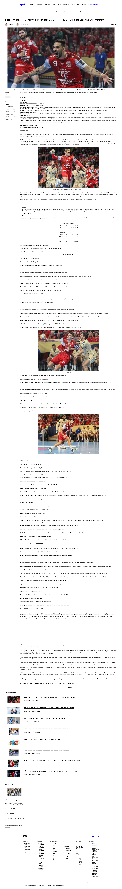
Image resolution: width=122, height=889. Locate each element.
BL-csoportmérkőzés (9, 114)
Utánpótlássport (81, 11)
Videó (80, 864)
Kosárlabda (68, 850)
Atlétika (54, 843)
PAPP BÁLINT (12, 24)
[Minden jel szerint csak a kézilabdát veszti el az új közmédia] (13, 702)
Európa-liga (41, 858)
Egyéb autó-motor (80, 858)
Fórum (80, 861)
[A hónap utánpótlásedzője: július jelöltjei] (13, 745)
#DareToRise (52, 539)
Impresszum (94, 843)
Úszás (54, 845)
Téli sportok (54, 859)
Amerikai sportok (68, 854)
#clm (42, 248)
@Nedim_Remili (24, 539)
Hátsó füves (75, 11)
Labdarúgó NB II (27, 847)
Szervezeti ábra (95, 860)
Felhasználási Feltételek (94, 874)
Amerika (59, 4)
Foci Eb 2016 (41, 863)
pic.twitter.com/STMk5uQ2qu (62, 605)
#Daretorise (48, 471)
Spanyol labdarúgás (41, 847)
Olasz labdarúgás (41, 850)
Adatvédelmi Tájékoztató (94, 871)
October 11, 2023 (39, 251)
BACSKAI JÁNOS (24, 24)
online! (7, 104)
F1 (62, 4)
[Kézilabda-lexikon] (14, 795)
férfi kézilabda (8, 111)
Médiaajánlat (94, 845)
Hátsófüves (27, 849)
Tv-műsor (81, 862)
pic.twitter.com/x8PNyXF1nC (56, 248)
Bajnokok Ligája (9, 119)
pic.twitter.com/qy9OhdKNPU (55, 290)
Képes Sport (64, 11)
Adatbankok (31, 4)
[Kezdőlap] (22, 5)
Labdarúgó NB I (27, 721)
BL (14, 111)
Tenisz (54, 853)
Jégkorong (68, 852)
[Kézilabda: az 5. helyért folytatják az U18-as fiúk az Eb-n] (13, 755)
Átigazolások (28, 851)
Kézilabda (68, 848)
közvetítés (8, 109)
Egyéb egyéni (54, 856)
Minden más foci (41, 866)
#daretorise (46, 248)
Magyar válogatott (27, 853)
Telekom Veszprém (9, 106)
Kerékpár (55, 849)
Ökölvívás (55, 851)
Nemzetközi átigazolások (41, 869)
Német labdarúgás (41, 853)
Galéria (77, 4)
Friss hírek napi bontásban (49, 11)
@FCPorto (35, 248)
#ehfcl (39, 248)
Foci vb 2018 (40, 860)
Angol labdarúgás (41, 844)
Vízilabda (68, 856)
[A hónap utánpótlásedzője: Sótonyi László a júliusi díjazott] (13, 713)
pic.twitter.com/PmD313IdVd (63, 539)
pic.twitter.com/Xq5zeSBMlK (64, 471)
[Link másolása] (6, 94)
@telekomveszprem (24, 248)
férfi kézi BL (8, 116)
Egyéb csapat (27, 700)
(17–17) (32, 127)
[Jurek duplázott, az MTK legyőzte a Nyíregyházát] (13, 724)
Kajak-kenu (54, 847)
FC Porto (13, 109)
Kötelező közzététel (94, 854)
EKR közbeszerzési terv (95, 857)
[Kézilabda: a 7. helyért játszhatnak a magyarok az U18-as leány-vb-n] (13, 766)
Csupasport (69, 11)
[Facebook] (95, 836)
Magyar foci (25, 841)
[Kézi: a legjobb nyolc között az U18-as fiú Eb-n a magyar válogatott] (13, 776)
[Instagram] (93, 836)
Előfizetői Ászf (95, 868)
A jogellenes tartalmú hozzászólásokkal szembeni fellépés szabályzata (95, 849)
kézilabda (15, 116)
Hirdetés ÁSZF (95, 866)
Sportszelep (78, 841)
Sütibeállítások (95, 876)
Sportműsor (58, 11)
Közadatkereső (95, 865)
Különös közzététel (94, 863)
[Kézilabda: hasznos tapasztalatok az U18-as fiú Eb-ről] (13, 734)
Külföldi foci (39, 841)
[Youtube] (98, 836)
